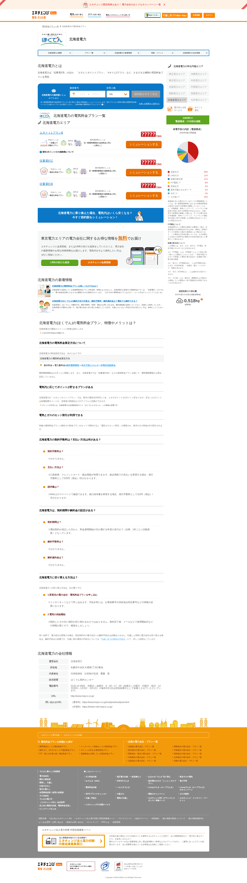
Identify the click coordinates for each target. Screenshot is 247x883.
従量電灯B (46, 183)
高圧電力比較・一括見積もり (129, 777)
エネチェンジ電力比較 (50, 735)
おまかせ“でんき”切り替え (159, 777)
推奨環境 (116, 822)
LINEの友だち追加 (59, 262)
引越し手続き (91, 798)
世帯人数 (111, 88)
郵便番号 (74, 88)
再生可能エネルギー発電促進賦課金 (98, 365)
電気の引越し (122, 798)
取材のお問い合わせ (75, 822)
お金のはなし (45, 786)
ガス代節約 (184, 794)
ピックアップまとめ (47, 809)
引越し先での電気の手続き (113, 639)
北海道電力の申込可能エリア (188, 66)
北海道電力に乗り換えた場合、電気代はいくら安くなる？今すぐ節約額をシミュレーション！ (95, 215)
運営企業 (42, 818)
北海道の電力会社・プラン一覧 (141, 746)
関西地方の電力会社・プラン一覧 (188, 746)
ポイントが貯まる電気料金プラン (95, 750)
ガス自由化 (44, 796)
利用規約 (155, 818)
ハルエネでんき (123, 787)
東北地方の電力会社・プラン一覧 (142, 750)
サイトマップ (92, 822)
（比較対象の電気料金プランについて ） (89, 104)
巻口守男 (183, 781)
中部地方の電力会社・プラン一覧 (142, 757)
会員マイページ (141, 818)
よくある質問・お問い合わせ (51, 822)
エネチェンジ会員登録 (99, 262)
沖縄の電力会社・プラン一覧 (186, 761)
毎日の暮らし (45, 789)
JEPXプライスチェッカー (96, 794)
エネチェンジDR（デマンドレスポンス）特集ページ (161, 799)
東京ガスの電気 (186, 777)
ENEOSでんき (123, 781)
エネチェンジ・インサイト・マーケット (194, 799)
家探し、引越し (45, 782)
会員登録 (196, 15)
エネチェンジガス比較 (73, 735)
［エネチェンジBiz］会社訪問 (52, 802)
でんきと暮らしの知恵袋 (49, 771)
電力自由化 (44, 776)
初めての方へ (154, 15)
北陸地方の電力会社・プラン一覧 (142, 761)
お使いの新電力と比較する (149, 104)
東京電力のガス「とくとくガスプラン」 (162, 782)
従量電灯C (46, 160)
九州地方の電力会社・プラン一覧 (188, 757)
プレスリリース (125, 818)
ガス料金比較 (91, 777)
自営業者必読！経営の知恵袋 (51, 792)
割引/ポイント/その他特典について (58, 152)
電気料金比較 (91, 787)
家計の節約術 (45, 779)
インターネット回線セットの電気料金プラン (99, 746)
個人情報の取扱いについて (174, 818)
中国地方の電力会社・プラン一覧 (188, 750)
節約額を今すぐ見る (145, 94)
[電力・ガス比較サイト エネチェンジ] (44, 15)
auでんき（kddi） (93, 781)
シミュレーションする (144, 144)
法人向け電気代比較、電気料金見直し (55, 805)
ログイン (209, 15)
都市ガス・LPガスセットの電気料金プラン (57, 750)
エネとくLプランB (51, 132)
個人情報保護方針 (196, 818)
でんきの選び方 (45, 799)
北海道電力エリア (177, 100)
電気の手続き (175, 15)
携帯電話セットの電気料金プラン (53, 746)
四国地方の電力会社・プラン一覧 (188, 754)
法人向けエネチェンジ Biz (61, 818)
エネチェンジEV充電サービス (97, 804)
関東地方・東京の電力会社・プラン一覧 (145, 754)
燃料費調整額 (72, 365)
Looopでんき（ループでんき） (161, 787)
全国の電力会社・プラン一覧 (143, 741)
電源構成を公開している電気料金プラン (97, 754)
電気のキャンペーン (156, 794)
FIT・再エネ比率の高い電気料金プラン (55, 754)
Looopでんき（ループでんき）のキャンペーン (193, 788)
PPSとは (105, 822)
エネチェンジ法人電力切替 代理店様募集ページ (95, 818)
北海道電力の (188, 120)
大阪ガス (120, 794)
